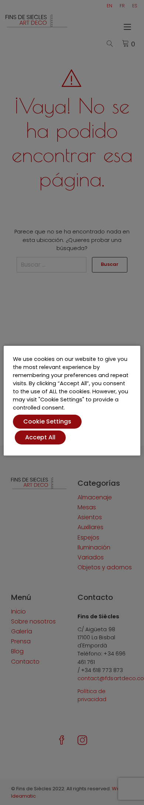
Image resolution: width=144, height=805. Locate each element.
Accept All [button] (40, 437)
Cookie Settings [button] (47, 421)
